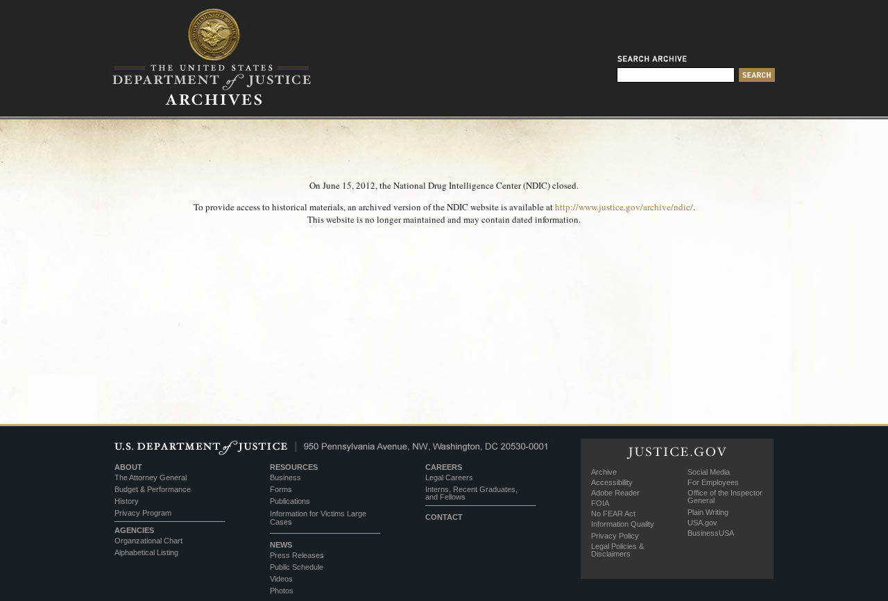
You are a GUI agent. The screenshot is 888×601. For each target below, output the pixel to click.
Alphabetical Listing (146, 552)
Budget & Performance (152, 489)
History (126, 501)
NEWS (281, 545)
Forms (281, 489)
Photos (281, 590)
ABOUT (128, 467)
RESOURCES (294, 467)
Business (285, 477)
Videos (281, 579)
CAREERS (443, 467)
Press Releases (297, 555)
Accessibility (612, 482)
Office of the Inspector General (725, 497)
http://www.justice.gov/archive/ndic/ (624, 207)
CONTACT (444, 517)
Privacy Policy (615, 536)
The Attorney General (150, 477)
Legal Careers (449, 477)
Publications (290, 501)
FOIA (600, 503)
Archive (604, 472)
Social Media (709, 472)
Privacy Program (142, 513)
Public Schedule (296, 567)
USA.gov (702, 522)
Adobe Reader (615, 493)
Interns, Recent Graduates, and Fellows (471, 493)
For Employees (713, 482)
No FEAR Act (613, 513)
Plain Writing (708, 512)
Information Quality (622, 524)
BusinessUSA (711, 533)
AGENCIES (134, 530)
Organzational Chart (148, 540)
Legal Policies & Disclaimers (617, 550)
